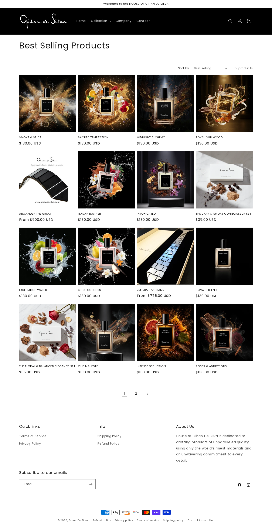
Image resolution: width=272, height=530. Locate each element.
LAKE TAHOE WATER (33, 290)
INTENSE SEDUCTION (151, 366)
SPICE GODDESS (89, 290)
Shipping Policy (109, 436)
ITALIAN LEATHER (89, 214)
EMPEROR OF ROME (150, 290)
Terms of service (148, 520)
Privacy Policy (30, 443)
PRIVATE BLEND (206, 290)
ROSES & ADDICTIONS (211, 366)
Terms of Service (33, 436)
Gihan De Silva (78, 520)
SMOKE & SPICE (30, 137)
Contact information (200, 520)
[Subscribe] (90, 484)
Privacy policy (124, 520)
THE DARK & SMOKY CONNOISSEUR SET (223, 214)
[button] (100, 20)
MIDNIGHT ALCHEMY (151, 137)
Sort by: (184, 68)
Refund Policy (108, 443)
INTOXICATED (146, 214)
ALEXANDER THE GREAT (35, 214)
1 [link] (124, 393)
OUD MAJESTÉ (88, 366)
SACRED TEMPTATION (93, 137)
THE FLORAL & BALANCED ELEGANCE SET (47, 366)
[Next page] (147, 393)
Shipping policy (173, 520)
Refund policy (102, 520)
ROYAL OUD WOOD (209, 137)
